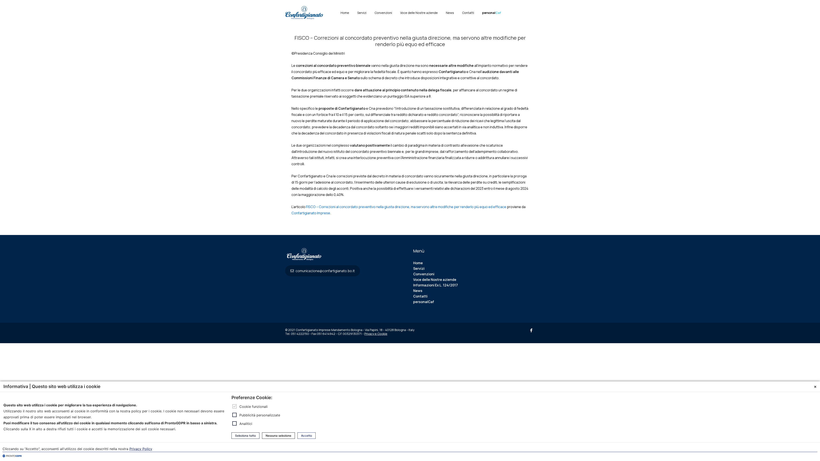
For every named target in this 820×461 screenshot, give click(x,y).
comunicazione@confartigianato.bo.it (325, 270)
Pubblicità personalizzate (259, 415)
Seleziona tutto (245, 435)
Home (345, 13)
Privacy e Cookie (375, 334)
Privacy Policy (140, 449)
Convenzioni (383, 13)
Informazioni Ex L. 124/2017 (435, 285)
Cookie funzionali (253, 406)
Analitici (245, 424)
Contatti (468, 13)
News (450, 13)
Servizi (361, 13)
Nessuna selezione (278, 435)
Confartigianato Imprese (310, 213)
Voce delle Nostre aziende (419, 13)
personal (491, 13)
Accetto (306, 435)
